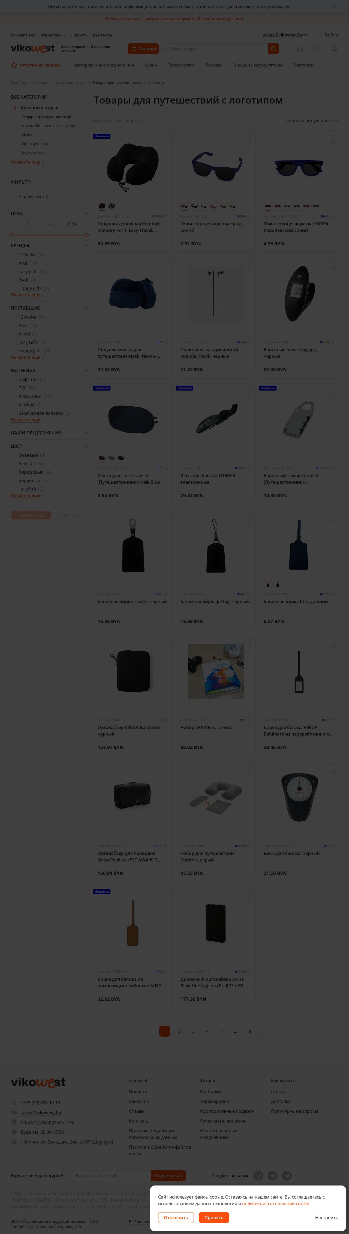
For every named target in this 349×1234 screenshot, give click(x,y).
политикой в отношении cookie (275, 1203)
